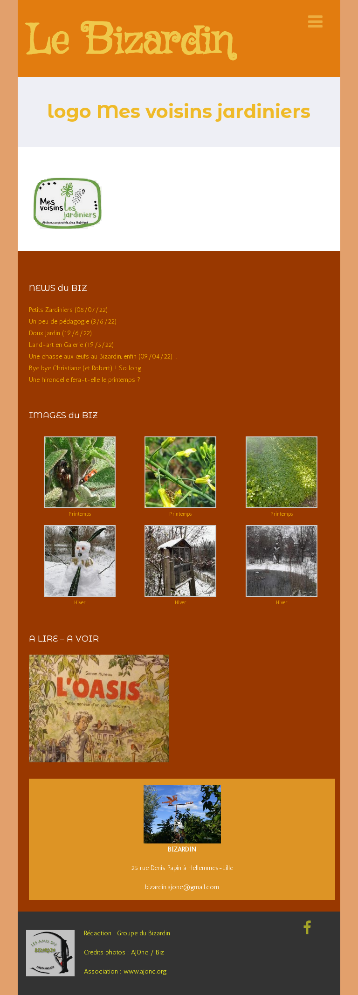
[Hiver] (80, 595)
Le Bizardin (130, 41)
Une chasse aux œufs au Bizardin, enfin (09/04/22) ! (103, 356)
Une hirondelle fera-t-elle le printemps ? (84, 380)
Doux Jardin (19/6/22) (60, 333)
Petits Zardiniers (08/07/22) (68, 310)
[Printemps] (80, 506)
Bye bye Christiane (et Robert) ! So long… (86, 368)
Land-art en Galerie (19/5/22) (71, 345)
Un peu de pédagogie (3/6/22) (73, 321)
